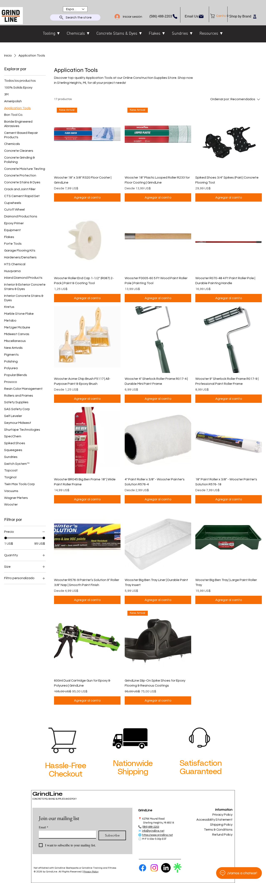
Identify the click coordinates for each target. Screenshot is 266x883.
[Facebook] (142, 868)
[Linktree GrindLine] (177, 868)
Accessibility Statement (214, 819)
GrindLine (47, 793)
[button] (218, 16)
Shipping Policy (221, 824)
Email (43, 827)
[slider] (5, 537)
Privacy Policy (91, 871)
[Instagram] (154, 868)
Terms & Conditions (218, 829)
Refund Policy (222, 834)
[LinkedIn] (166, 868)
